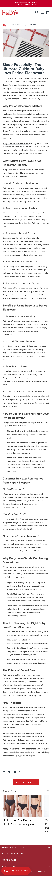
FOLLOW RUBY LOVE (13, 866)
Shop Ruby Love (26, 782)
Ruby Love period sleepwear (16, 144)
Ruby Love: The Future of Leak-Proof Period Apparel (19, 822)
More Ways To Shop (15, 848)
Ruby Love (17, 570)
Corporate (9, 860)
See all (46, 791)
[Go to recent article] (22, 806)
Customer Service (13, 854)
